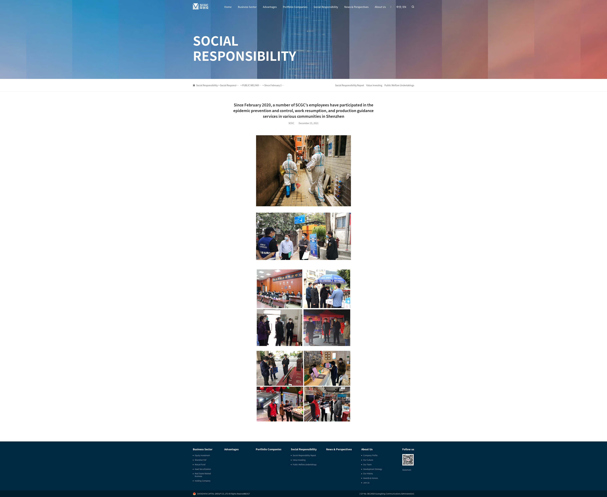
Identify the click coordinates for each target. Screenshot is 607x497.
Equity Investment (202, 455)
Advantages (270, 7)
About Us (380, 7)
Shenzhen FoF (200, 459)
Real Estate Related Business (203, 475)
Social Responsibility (326, 7)
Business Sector (247, 7)
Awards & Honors (370, 478)
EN (404, 7)
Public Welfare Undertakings (399, 85)
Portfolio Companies (295, 7)
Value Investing (374, 85)
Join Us (366, 482)
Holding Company (202, 480)
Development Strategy (372, 469)
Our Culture (368, 459)
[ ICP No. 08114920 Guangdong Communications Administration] (386, 493)
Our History (368, 473)
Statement (406, 469)
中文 (398, 7)
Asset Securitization (203, 469)
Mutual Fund (200, 464)
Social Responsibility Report (349, 85)
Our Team (367, 464)
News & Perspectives (356, 7)
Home (228, 7)
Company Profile (370, 455)
